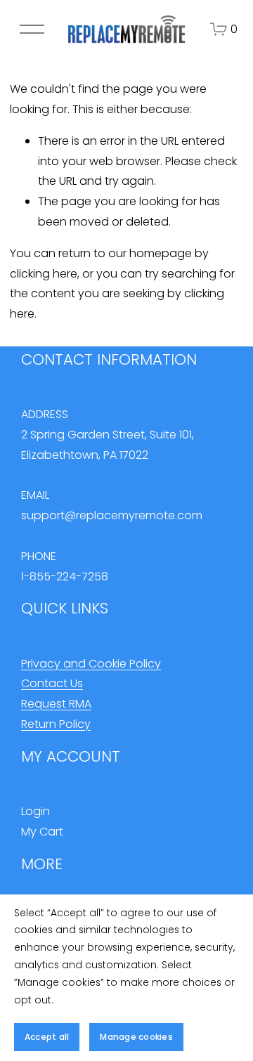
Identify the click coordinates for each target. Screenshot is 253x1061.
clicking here (43, 274)
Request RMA (56, 704)
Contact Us (52, 683)
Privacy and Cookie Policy (91, 664)
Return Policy (56, 724)
